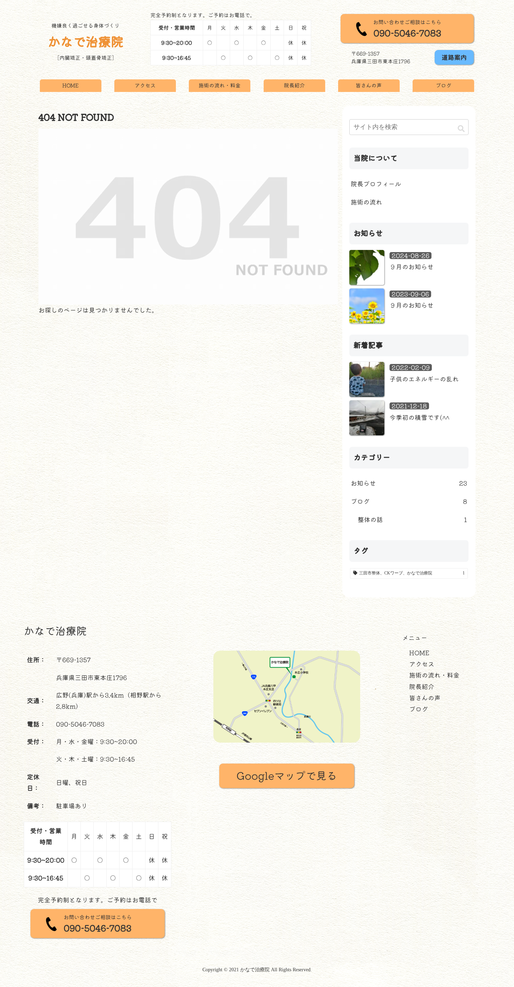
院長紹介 (421, 687)
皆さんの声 (425, 698)
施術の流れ (366, 202)
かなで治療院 (85, 41)
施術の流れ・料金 (434, 675)
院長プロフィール (376, 184)
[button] (461, 128)
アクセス (421, 664)
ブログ (418, 709)
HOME (419, 653)
